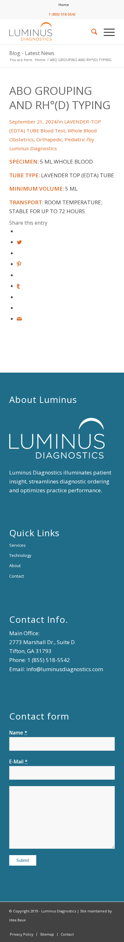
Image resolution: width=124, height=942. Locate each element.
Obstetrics (21, 139)
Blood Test (52, 130)
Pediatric (75, 139)
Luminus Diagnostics (33, 148)
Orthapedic (49, 139)
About (15, 565)
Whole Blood (82, 130)
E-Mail (18, 761)
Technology (20, 555)
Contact (16, 576)
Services (17, 545)
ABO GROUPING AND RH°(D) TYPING (60, 98)
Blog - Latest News (31, 53)
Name (18, 732)
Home (64, 4)
